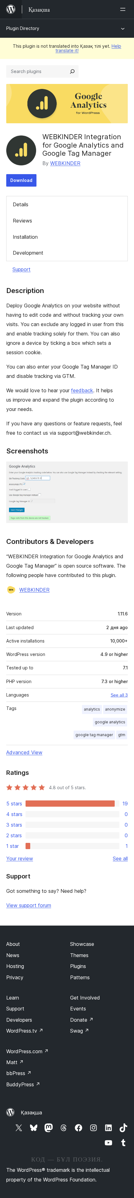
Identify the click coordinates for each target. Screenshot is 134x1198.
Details (20, 204)
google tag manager (94, 734)
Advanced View (24, 752)
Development (28, 253)
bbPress (18, 1073)
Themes (79, 955)
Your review (19, 858)
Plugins (78, 966)
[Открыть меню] (124, 9)
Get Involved (85, 998)
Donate (81, 1020)
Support (21, 269)
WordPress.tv (24, 1031)
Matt (15, 1062)
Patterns (80, 977)
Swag (79, 1031)
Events (78, 1008)
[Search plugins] (72, 71)
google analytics (110, 722)
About (13, 944)
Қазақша (31, 1112)
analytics (92, 709)
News (12, 955)
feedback (82, 390)
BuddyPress (23, 1084)
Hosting (15, 966)
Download (21, 180)
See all (120, 858)
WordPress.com (27, 1051)
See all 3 (119, 694)
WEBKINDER (65, 163)
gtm (121, 734)
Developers (19, 1020)
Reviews (22, 221)
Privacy (14, 977)
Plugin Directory (22, 28)
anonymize (115, 709)
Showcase (82, 944)
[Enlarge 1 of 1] (119, 470)
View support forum (28, 905)
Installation (25, 237)
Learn (12, 998)
